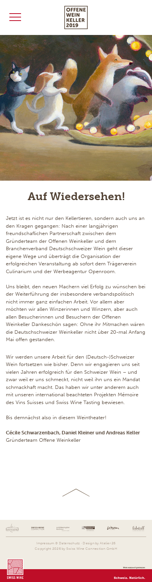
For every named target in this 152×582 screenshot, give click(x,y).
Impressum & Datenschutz (58, 543)
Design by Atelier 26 (99, 543)
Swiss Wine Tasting (78, 402)
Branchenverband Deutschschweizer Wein (55, 248)
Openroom (101, 271)
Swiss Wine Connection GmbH (91, 549)
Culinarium (19, 271)
